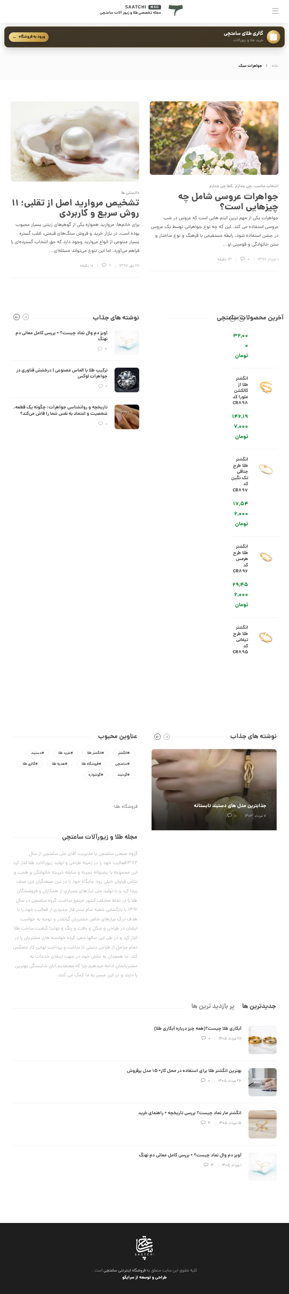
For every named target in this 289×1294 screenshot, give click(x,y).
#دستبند (37, 753)
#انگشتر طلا (95, 753)
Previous (232, 319)
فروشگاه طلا (125, 807)
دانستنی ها (130, 193)
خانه (275, 66)
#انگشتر (124, 753)
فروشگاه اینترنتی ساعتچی (125, 1271)
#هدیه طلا (59, 764)
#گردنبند (123, 775)
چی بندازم (243, 187)
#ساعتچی (122, 764)
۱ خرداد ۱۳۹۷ (268, 259)
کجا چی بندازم (220, 187)
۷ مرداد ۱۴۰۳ (255, 816)
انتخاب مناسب (266, 187)
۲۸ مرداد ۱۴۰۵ (230, 1039)
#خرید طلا (65, 753)
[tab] (259, 1007)
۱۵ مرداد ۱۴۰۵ (230, 1123)
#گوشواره (95, 775)
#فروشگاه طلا (91, 764)
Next (241, 319)
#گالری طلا (30, 764)
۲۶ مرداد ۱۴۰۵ (229, 1081)
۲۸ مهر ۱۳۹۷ (129, 266)
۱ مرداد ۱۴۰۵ (231, 1165)
